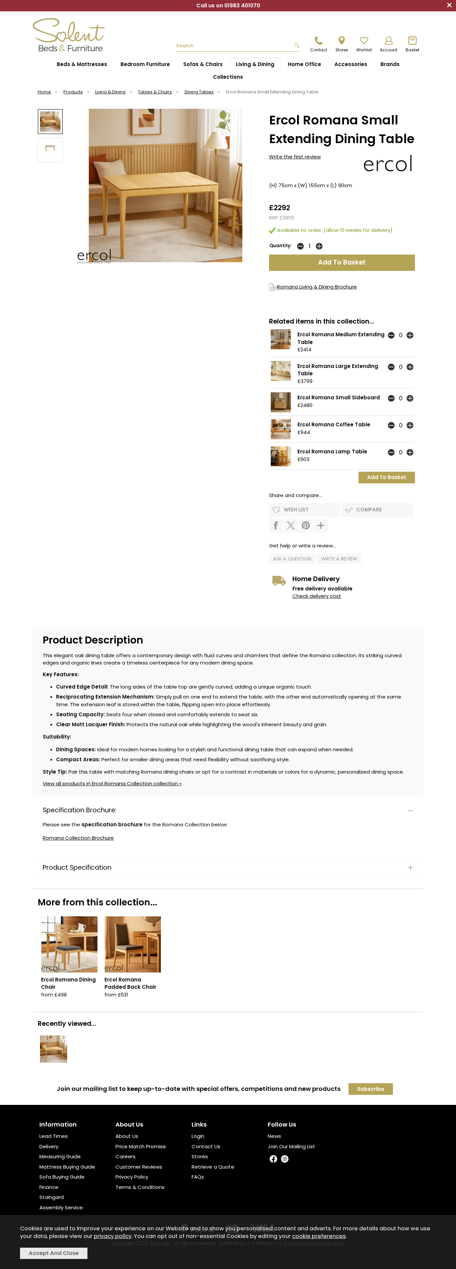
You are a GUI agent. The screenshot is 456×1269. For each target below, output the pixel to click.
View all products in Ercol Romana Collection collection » (112, 783)
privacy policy (113, 1236)
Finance (48, 1187)
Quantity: (280, 246)
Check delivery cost (316, 595)
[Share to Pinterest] (306, 525)
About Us (127, 1136)
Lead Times (53, 1136)
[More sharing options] (321, 525)
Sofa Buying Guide (61, 1176)
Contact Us (206, 1146)
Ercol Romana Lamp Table (332, 451)
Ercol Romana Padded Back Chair (130, 983)
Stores (200, 1156)
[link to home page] (72, 34)
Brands (390, 64)
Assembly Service (61, 1207)
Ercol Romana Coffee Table (333, 424)
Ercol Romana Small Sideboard (338, 397)
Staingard (51, 1197)
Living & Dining (255, 64)
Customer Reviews (139, 1166)
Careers (126, 1156)
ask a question (292, 558)
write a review (339, 558)
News (274, 1136)
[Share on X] (291, 525)
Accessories (350, 64)
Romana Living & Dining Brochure (317, 286)
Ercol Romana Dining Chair (68, 983)
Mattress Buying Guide (67, 1166)
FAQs (198, 1176)
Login (198, 1136)
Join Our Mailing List (291, 1146)
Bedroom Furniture (145, 64)
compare (369, 509)
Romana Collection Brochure (78, 837)
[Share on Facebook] (276, 525)
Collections (228, 76)
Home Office (304, 64)
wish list (296, 509)
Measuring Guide (60, 1156)
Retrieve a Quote (213, 1166)
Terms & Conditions (140, 1187)
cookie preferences (319, 1236)
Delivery (48, 1146)
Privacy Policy (132, 1176)
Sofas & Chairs (203, 64)
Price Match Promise (141, 1146)
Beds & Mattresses (82, 64)
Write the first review (295, 156)
